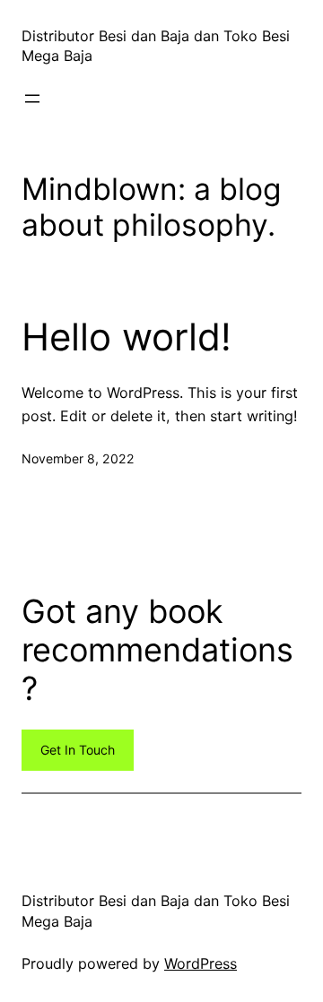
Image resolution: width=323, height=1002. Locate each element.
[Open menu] (32, 98)
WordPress (200, 963)
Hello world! (126, 337)
